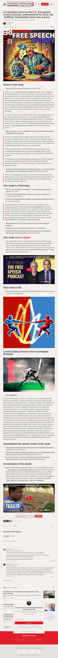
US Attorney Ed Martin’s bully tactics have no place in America (27, 194)
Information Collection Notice (28, 627)
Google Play (24, 480)
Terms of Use (36, 626)
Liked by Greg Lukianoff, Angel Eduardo (15, 550)
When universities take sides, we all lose (19, 228)
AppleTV (13, 480)
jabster (8, 549)
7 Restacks (20, 521)
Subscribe (45, 4)
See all (6, 627)
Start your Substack (25, 651)
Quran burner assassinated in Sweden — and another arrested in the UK (29, 199)
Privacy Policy (40, 627)
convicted (8, 217)
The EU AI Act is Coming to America (18, 88)
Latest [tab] (8, 587)
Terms (32, 648)
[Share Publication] (39, 4)
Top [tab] (5, 587)
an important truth (19, 174)
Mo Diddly (8, 564)
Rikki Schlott (43, 171)
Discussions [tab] (14, 587)
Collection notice (39, 648)
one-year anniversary (26, 467)
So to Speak (24, 237)
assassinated (37, 207)
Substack (40, 480)
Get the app (36, 651)
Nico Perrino (37, 241)
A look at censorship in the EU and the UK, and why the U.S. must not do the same (21, 596)
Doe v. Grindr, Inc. (11, 395)
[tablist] (9, 536)
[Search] (36, 4)
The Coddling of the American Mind (20, 470)
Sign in (52, 4)
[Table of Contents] (2, 329)
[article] (29, 596)
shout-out (19, 293)
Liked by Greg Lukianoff (12, 565)
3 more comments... (7, 580)
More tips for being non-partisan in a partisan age (22, 291)
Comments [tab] (6, 536)
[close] (42, 601)
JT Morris (9, 196)
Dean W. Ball (36, 88)
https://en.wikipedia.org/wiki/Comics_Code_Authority (19, 559)
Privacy (28, 648)
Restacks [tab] (13, 536)
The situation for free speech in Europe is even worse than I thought (21, 592)
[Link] (1, 85)
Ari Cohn (15, 191)
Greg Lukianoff (10, 22)
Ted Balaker (19, 472)
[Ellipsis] (54, 549)
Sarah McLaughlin (14, 201)
